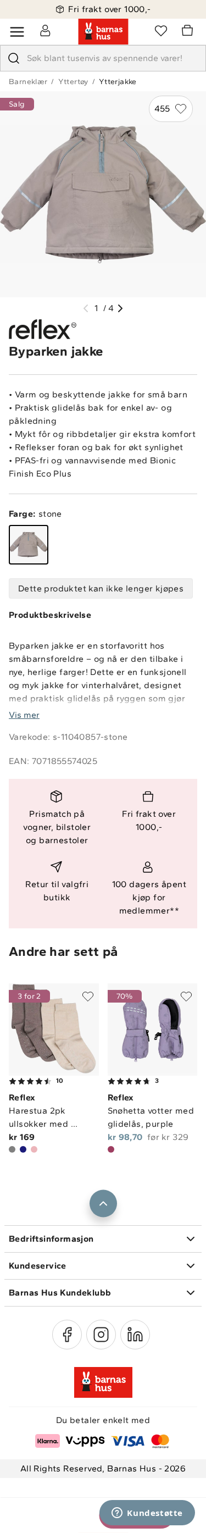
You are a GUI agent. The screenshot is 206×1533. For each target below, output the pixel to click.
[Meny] (17, 32)
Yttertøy (73, 81)
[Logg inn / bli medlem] (45, 30)
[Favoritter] (161, 30)
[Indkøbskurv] (189, 32)
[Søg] (14, 58)
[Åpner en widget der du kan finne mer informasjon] (147, 1514)
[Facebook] (67, 1334)
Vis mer (24, 715)
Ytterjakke (118, 81)
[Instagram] (101, 1334)
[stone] (28, 545)
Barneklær (28, 81)
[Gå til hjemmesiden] (103, 32)
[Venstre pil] (85, 308)
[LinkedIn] (135, 1334)
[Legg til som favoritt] (88, 996)
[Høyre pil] (120, 308)
